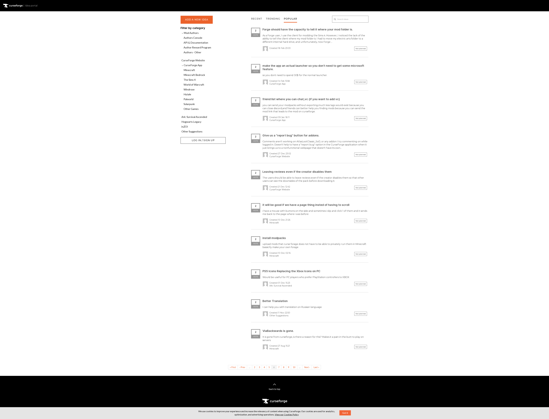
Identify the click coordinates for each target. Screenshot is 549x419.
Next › (307, 367)
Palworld (188, 99)
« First (233, 367)
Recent (256, 18)
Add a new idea (196, 19)
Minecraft (189, 70)
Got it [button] (345, 412)
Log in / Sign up (188, 138)
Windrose (189, 89)
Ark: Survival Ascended (194, 116)
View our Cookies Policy (287, 414)
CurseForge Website (193, 60)
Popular (290, 18)
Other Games (191, 108)
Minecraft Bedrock (194, 74)
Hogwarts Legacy (191, 121)
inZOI (184, 126)
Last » (316, 367)
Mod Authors (191, 32)
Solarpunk (189, 104)
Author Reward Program (197, 47)
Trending (273, 18)
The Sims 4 (189, 79)
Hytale (187, 94)
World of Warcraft (194, 84)
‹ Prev (242, 367)
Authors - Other (192, 52)
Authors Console (193, 37)
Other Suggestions (191, 131)
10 (294, 367)
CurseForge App (192, 65)
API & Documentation (196, 42)
